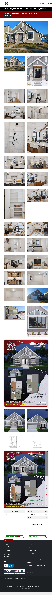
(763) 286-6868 (20, 536)
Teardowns (31, 553)
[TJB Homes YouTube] (48, 4)
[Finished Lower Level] (14, 261)
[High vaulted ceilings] (37, 228)
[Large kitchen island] (37, 162)
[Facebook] (5, 561)
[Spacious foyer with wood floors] (14, 95)
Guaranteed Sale (32, 550)
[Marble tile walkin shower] (14, 137)
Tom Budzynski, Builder (14, 536)
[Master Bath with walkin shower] (37, 112)
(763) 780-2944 (42, 3)
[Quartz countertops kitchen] (14, 162)
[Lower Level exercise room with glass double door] (37, 277)
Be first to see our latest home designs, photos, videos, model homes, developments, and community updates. (26, 9)
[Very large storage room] (14, 294)
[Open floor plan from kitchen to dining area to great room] (37, 178)
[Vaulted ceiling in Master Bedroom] (14, 112)
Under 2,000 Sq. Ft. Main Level (19, 13)
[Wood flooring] (37, 194)
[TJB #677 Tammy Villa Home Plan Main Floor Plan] (14, 440)
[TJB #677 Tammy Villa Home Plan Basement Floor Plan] (37, 440)
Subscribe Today (26, 588)
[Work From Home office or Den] (37, 95)
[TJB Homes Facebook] (47, 4)
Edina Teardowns (32, 555)
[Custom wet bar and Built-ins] (14, 277)
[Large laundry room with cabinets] (37, 244)
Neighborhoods (32, 547)
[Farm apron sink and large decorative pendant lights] (37, 137)
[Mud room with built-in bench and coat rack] (14, 244)
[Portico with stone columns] (37, 70)
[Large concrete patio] (14, 312)
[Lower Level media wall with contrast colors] (37, 261)
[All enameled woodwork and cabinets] (14, 178)
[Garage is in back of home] (37, 295)
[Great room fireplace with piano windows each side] (14, 228)
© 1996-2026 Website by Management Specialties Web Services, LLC (26, 592)
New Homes (31, 545)
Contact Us (8, 15)
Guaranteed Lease (33, 548)
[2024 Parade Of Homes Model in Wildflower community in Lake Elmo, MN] (14, 63)
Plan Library (7, 13)
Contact (30, 544)
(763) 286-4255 (43, 536)
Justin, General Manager (37, 536)
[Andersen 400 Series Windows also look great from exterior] (37, 320)
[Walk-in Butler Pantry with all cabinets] (14, 203)
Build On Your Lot (32, 552)
